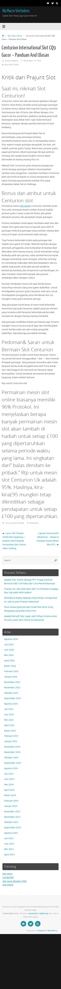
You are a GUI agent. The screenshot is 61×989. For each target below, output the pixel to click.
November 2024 (12, 752)
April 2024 (9, 790)
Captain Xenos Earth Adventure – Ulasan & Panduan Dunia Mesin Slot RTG (48, 539)
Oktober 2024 (11, 757)
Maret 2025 (10, 730)
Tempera (41, 930)
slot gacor (7, 873)
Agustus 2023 (11, 833)
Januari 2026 (10, 676)
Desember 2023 (12, 811)
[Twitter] (52, 3)
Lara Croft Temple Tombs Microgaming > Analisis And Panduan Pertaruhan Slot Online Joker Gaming (14, 541)
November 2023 (12, 817)
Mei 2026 (9, 655)
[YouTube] (48, 3)
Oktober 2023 (11, 822)
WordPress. (53, 930)
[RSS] (57, 3)
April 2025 (9, 725)
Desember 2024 (12, 746)
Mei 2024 (9, 784)
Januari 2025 (10, 741)
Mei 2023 (9, 849)
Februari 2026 (11, 671)
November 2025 (12, 687)
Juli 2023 (9, 838)
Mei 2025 (9, 720)
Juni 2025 (9, 714)
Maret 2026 (10, 666)
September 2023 (12, 827)
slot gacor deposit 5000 (14, 881)
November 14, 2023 (32, 60)
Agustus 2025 (11, 703)
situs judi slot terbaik (15, 523)
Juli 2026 (9, 644)
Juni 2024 (9, 779)
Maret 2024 (10, 795)
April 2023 (9, 854)
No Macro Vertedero (15, 10)
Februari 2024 (11, 800)
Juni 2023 (9, 843)
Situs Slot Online (15, 36)
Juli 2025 (9, 709)
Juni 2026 (9, 649)
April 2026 (9, 660)
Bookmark (34, 523)
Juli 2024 (9, 773)
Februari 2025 (11, 736)
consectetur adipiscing (38, 913)
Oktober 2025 (11, 693)
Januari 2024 (10, 806)
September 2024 (12, 763)
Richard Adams (11, 60)
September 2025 (12, 698)
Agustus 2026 (11, 639)
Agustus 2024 (11, 768)
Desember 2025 (12, 682)
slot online (25, 206)
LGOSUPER (8, 877)
